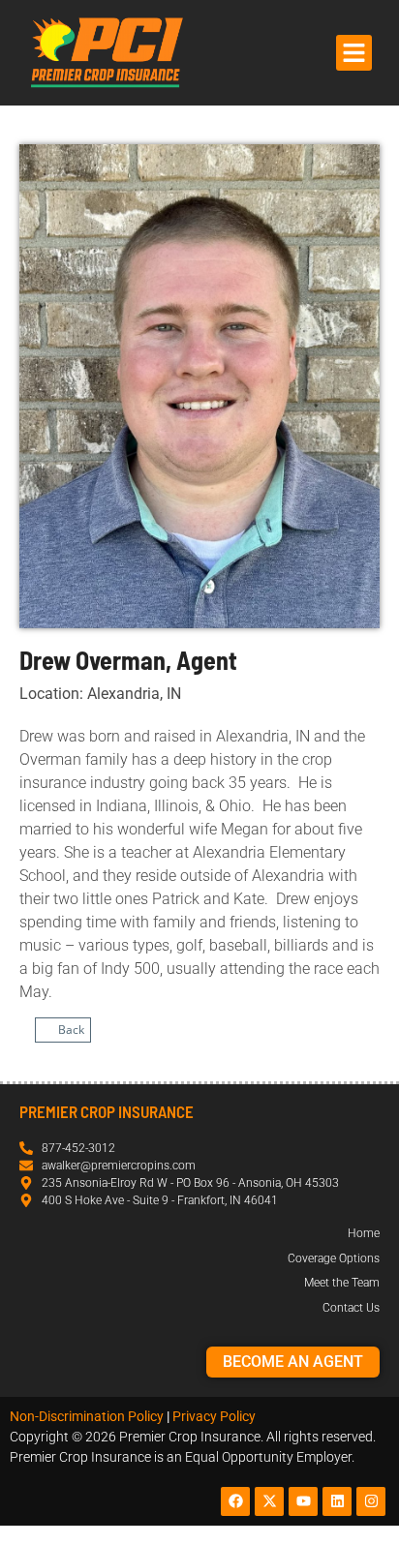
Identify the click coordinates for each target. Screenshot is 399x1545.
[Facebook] (235, 1501)
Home (364, 1233)
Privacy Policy (214, 1416)
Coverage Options (334, 1258)
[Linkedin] (337, 1501)
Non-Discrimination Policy (87, 1416)
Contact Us (351, 1308)
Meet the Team (342, 1282)
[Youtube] (303, 1501)
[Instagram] (370, 1501)
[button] (354, 53)
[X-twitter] (269, 1501)
